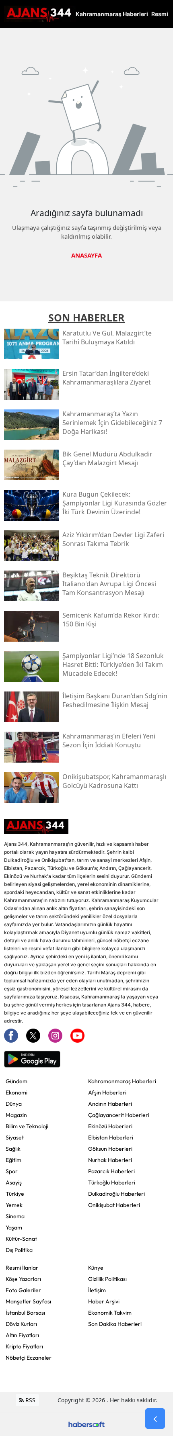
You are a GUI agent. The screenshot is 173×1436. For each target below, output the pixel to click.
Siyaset (15, 1137)
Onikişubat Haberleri (114, 1205)
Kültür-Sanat (21, 1238)
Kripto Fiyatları (24, 1346)
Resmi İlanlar (22, 1267)
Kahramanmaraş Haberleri (122, 1081)
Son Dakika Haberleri (115, 1324)
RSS (29, 1400)
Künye (95, 1267)
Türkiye (15, 1193)
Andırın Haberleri (110, 1103)
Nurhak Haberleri (110, 1160)
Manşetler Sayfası (28, 1301)
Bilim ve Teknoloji (27, 1126)
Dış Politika (19, 1250)
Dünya (14, 1103)
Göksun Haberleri (110, 1148)
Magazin (16, 1115)
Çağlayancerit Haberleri (118, 1115)
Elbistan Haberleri (110, 1137)
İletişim (97, 1290)
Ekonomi (16, 1092)
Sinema (15, 1216)
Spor (12, 1171)
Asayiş (14, 1182)
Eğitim (13, 1160)
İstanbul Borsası (25, 1312)
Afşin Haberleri (107, 1092)
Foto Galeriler (23, 1290)
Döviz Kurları (21, 1324)
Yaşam (14, 1227)
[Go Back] (155, 1418)
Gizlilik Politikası (107, 1279)
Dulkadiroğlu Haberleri (116, 1193)
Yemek (14, 1205)
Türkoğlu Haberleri (111, 1182)
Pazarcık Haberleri (111, 1171)
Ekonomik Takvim (110, 1312)
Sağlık (13, 1148)
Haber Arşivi (103, 1301)
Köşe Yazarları (23, 1279)
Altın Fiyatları (22, 1335)
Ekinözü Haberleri (110, 1126)
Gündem (16, 1081)
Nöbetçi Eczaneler (28, 1357)
